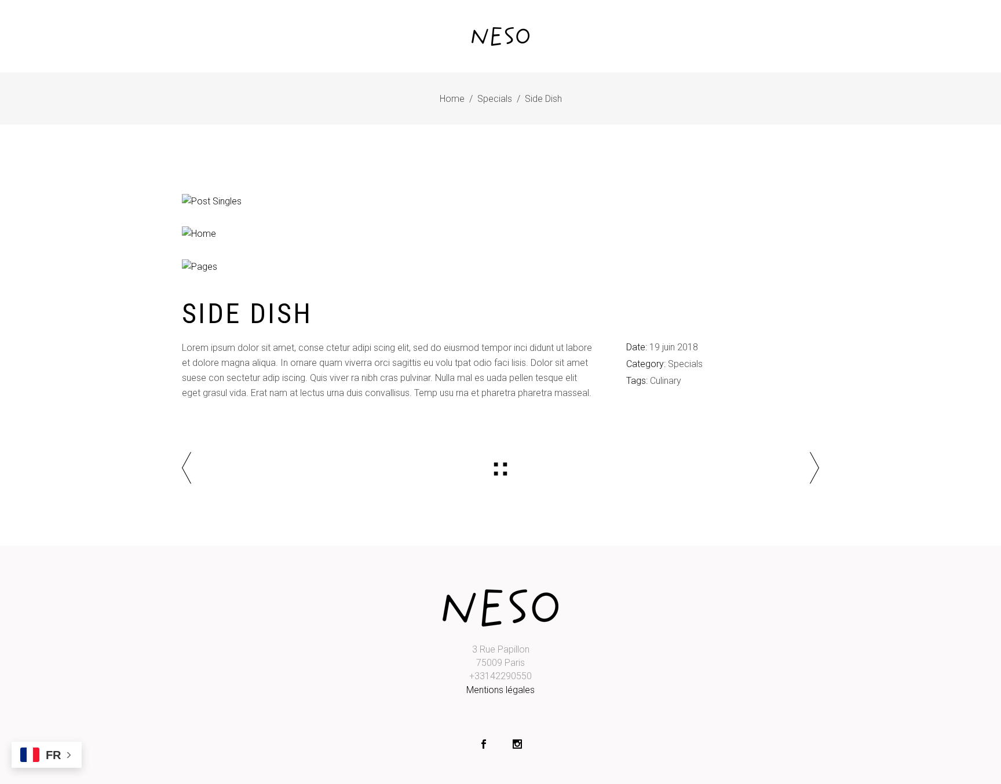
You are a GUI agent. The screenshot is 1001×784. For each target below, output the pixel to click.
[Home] (500, 233)
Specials (494, 98)
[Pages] (500, 266)
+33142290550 (500, 676)
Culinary (665, 380)
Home (452, 98)
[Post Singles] (500, 201)
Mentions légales (500, 689)
